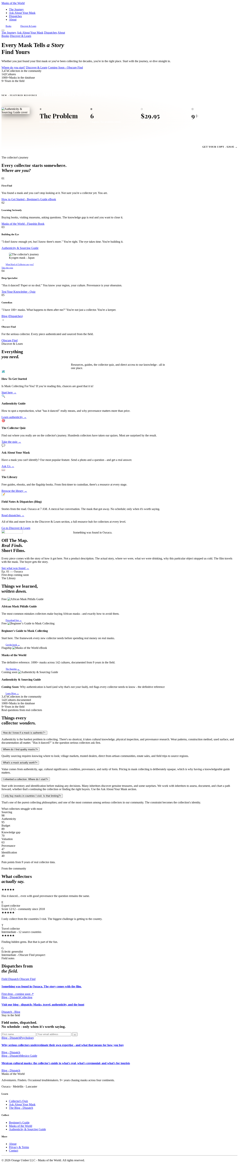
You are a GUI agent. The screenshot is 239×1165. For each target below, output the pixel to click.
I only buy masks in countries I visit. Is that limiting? (32, 795)
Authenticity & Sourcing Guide (19, 248)
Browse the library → (14, 490)
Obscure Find (9, 340)
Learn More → (12, 693)
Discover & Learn (28, 26)
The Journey (16, 9)
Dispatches (15, 16)
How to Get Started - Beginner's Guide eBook (28, 199)
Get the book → (13, 644)
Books (8, 26)
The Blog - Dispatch (21, 1107)
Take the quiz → (11, 441)
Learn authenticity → (14, 417)
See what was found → (15, 568)
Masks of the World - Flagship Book (22, 223)
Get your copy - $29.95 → (220, 147)
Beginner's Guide (19, 1122)
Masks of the (13, 3)
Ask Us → (7, 466)
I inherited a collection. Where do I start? (25, 779)
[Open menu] (2, 30)
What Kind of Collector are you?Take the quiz (17, 266)
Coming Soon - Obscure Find (65, 67)
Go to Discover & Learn (15, 528)
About (12, 19)
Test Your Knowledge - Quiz (18, 291)
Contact (13, 1150)
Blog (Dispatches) (12, 316)
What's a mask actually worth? (20, 762)
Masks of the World (20, 1125)
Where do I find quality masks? (20, 749)
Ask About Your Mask (22, 12)
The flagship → (12, 669)
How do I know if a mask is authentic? (24, 732)
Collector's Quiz (18, 1101)
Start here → (8, 392)
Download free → (14, 620)
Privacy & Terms (19, 1147)
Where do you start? (13, 67)
